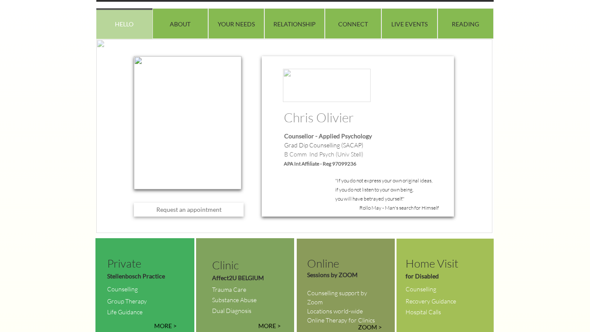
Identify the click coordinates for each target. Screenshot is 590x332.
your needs (236, 24)
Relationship (294, 24)
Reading (465, 24)
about (180, 24)
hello (124, 24)
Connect (353, 24)
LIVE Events (409, 24)
